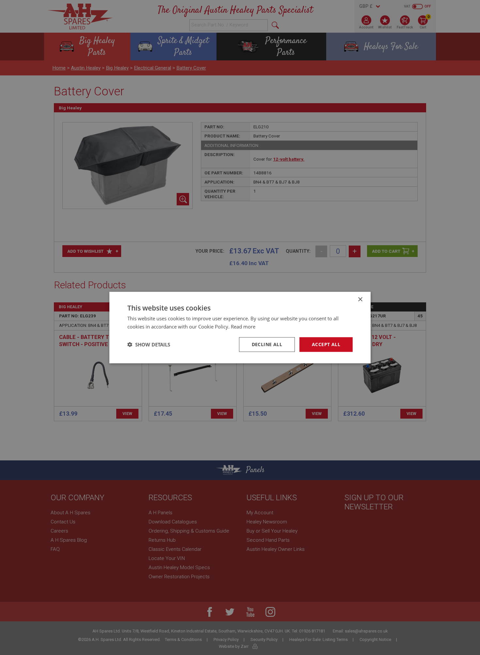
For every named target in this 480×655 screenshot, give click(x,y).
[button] (148, 344)
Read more (243, 326)
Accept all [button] (326, 344)
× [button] (360, 299)
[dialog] (240, 327)
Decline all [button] (267, 344)
